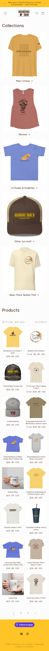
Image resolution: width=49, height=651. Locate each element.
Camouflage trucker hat (13, 386)
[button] (5, 13)
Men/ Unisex (23, 80)
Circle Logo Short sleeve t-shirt (36, 387)
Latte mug (13, 598)
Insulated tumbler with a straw (36, 528)
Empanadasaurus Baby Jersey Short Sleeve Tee (13, 458)
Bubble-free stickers (36, 351)
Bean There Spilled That (23, 294)
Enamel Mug (13, 492)
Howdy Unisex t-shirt (12, 527)
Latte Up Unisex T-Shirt (36, 598)
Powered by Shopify (24, 647)
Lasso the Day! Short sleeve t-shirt (36, 564)
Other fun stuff (23, 241)
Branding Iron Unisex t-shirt (13, 352)
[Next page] (35, 613)
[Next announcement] (44, 3)
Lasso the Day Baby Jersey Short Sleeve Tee (13, 564)
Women (23, 134)
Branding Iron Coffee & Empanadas (28, 644)
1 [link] (13, 613)
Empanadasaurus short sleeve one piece (36, 458)
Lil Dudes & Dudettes (23, 187)
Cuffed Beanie (13, 421)
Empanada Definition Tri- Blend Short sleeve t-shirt (36, 422)
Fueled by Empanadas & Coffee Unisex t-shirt (36, 493)
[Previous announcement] (5, 3)
